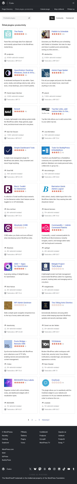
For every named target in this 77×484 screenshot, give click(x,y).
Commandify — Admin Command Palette (61, 226)
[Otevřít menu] (74, 3)
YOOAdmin (56, 341)
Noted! (17, 109)
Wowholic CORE (21, 225)
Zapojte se (62, 432)
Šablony (24, 436)
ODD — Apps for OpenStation (21, 265)
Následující (45, 420)
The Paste (18, 31)
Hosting (5, 439)
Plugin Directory (7, 9)
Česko (9, 469)
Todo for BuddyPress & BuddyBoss (61, 149)
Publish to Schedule (60, 31)
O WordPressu (7, 432)
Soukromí (5, 443)
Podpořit (61, 439)
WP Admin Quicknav (22, 303)
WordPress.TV (45, 443)
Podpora (43, 436)
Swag (61, 443)
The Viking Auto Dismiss (62, 303)
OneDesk (56, 380)
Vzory (23, 443)
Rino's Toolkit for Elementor (20, 187)
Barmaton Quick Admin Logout (58, 187)
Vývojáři (43, 439)
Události (61, 436)
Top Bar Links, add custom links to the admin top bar (60, 110)
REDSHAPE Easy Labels (24, 380)
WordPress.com (8, 449)
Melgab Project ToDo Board (58, 265)
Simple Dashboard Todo (24, 148)
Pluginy (23, 439)
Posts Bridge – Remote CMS (20, 342)
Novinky (5, 436)
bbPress (5, 456)
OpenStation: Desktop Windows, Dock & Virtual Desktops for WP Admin (24, 71)
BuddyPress (6, 460)
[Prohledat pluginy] (29, 18)
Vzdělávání (44, 432)
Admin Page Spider (60, 70)
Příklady (24, 432)
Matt (4, 453)
